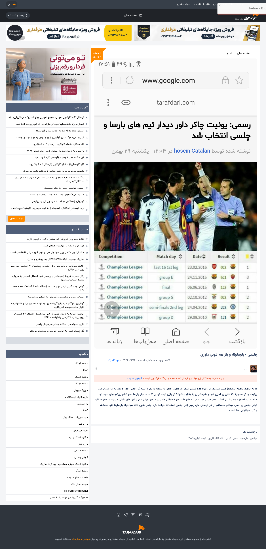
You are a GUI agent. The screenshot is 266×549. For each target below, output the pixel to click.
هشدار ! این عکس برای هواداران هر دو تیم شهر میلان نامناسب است (47, 252)
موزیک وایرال (81, 390)
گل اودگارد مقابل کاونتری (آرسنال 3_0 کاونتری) (58, 144)
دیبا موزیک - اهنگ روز (76, 417)
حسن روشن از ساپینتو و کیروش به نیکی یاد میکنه (56, 297)
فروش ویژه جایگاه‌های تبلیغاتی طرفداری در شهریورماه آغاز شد (50, 124)
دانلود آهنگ (81, 363)
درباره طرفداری (183, 4)
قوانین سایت (134, 378)
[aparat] (147, 515)
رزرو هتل (83, 424)
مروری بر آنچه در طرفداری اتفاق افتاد (63, 246)
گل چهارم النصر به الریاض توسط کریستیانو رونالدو (56, 331)
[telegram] (126, 515)
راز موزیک (82, 404)
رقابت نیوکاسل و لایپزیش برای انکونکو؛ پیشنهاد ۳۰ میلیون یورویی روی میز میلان (47, 267)
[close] (207, 5)
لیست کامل (16, 218)
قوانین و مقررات (81, 539)
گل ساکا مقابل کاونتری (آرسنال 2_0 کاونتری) (59, 157)
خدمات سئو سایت (77, 477)
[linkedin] (140, 515)
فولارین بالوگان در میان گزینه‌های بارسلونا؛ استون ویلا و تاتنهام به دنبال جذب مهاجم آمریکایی (47, 305)
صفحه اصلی (130, 15)
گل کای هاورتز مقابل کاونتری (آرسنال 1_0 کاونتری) (56, 164)
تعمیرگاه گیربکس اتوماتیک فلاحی (69, 497)
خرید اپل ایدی (80, 430)
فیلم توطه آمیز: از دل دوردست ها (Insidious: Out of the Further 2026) (48, 288)
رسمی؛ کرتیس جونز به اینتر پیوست (64, 188)
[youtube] (133, 515)
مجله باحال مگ (79, 484)
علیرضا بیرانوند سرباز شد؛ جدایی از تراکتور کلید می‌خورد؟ (53, 171)
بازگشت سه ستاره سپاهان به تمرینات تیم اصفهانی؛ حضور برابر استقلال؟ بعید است (49, 179)
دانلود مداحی (81, 450)
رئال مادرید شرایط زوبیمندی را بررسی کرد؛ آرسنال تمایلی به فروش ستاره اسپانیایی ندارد (48, 278)
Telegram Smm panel (75, 491)
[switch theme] (11, 4)
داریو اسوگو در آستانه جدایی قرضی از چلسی (60, 324)
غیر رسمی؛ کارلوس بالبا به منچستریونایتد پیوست (56, 194)
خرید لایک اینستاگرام (76, 397)
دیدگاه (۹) (113, 360)
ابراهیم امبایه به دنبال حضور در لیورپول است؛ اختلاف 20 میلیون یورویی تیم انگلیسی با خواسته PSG (49, 315)
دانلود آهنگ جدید (78, 437)
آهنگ (85, 370)
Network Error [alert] (246, 9)
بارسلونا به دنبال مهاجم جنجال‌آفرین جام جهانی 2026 (55, 151)
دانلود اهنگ (81, 471)
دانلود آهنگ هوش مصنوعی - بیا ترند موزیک (64, 464)
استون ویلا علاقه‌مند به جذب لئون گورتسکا (60, 131)
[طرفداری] (133, 529)
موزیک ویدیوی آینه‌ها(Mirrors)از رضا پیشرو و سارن (56, 259)
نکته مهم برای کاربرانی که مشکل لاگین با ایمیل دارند (55, 239)
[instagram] (118, 515)
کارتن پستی (81, 457)
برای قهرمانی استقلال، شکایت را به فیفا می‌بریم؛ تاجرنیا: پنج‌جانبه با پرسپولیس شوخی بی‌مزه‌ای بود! (47, 209)
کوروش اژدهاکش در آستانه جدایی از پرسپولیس (57, 201)
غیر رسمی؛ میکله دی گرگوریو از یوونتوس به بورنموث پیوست (50, 137)
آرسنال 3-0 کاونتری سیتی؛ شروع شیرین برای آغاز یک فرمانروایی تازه (46, 117)
